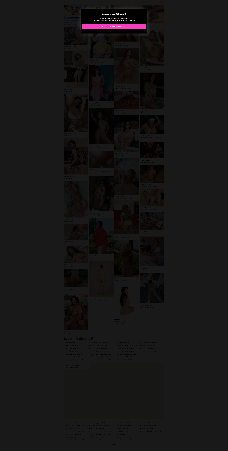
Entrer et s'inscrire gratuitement (114, 26)
